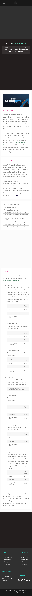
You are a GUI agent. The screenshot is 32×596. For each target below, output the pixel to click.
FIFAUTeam (11, 591)
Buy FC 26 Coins (7, 578)
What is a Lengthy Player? (12, 210)
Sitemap (24, 562)
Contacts (24, 564)
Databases (7, 559)
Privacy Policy (24, 559)
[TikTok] (29, 580)
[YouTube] (24, 580)
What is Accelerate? (10, 207)
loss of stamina (14, 195)
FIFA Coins (7, 576)
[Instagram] (27, 580)
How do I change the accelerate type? (15, 222)
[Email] (19, 580)
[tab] (16, 208)
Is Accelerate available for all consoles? (16, 226)
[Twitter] (22, 580)
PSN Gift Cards (7, 581)
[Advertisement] (16, 22)
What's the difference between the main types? (16, 215)
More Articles (8, 557)
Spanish (7, 564)
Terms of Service (24, 557)
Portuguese (7, 562)
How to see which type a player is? (14, 224)
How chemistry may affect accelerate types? (15, 219)
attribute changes (24, 186)
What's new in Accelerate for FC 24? (15, 212)
